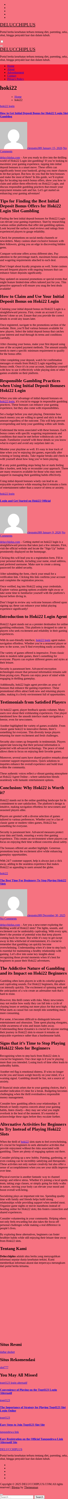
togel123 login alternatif (13, 1382)
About (11, 69)
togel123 (5, 1400)
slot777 (4, 1367)
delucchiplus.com (10, 157)
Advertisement (15, 72)
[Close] (1, 1494)
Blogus (16, 1487)
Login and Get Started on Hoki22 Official (25, 500)
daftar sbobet (7, 1352)
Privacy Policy (15, 79)
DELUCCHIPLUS (17, 24)
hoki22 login (7, 106)
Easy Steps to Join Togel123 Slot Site (22, 1424)
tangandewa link (9, 1431)
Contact (11, 75)
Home (10, 65)
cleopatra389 (35, 148)
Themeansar (31, 1487)
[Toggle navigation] (1, 46)
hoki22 (4, 873)
